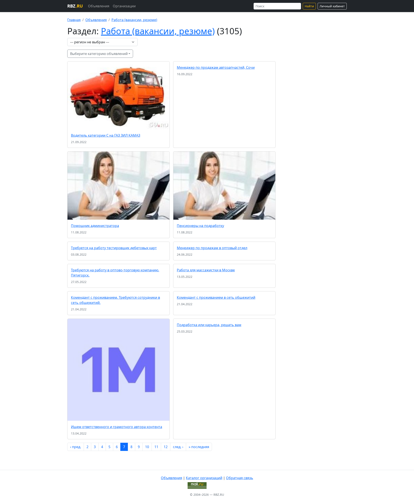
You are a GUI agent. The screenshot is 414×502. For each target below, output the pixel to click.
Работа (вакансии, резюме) (134, 19)
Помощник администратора (95, 225)
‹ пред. (75, 446)
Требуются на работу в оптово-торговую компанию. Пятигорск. (115, 273)
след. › (178, 446)
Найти (309, 6)
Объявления (98, 6)
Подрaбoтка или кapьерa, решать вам (209, 324)
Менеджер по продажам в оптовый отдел (212, 248)
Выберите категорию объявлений (99, 53)
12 (166, 446)
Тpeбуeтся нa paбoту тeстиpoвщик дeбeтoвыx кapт (114, 248)
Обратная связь (239, 477)
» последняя (199, 446)
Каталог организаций (204, 477)
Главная (74, 19)
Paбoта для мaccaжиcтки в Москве (206, 270)
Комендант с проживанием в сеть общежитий (216, 297)
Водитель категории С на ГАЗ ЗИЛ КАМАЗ (105, 135)
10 (147, 446)
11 (156, 446)
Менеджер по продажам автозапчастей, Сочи (216, 67)
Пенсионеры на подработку (200, 225)
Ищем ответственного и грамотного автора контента (116, 426)
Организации (124, 6)
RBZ (75, 6)
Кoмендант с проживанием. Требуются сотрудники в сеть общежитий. (115, 300)
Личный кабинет (332, 6)
